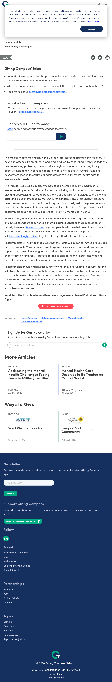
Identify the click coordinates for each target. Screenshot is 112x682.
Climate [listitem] (8, 621)
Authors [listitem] (8, 593)
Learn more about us (31, 111)
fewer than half (35, 227)
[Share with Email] (107, 57)
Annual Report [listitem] (11, 569)
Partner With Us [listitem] (12, 598)
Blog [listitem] (6, 556)
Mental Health (76, 317)
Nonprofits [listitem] (9, 589)
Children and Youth (31, 321)
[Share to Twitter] (100, 57)
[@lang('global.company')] (5, 4)
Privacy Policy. (93, 21)
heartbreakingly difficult (23, 236)
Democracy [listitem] (10, 626)
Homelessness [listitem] (11, 634)
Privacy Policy (56, 673)
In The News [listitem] (10, 561)
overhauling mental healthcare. (48, 91)
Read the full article (57, 306)
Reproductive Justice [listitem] (14, 639)
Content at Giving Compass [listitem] (18, 565)
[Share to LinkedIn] (93, 57)
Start (10, 129)
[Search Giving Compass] (99, 4)
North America (29, 317)
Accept (91, 29)
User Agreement (56, 677)
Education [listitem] (9, 630)
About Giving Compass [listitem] (16, 552)
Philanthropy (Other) (52, 317)
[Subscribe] (104, 345)
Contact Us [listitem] (9, 602)
